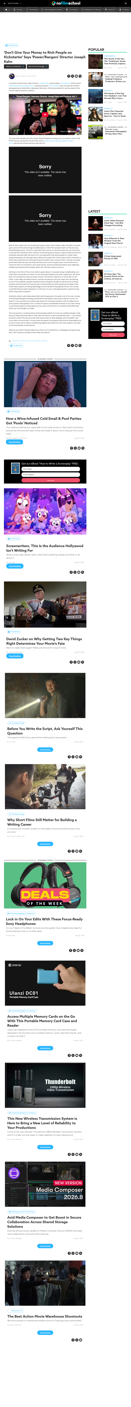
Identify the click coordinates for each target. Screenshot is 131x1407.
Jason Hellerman (15, 652)
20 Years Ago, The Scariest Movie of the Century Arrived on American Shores (113, 277)
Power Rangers (36, 340)
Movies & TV (111, 9)
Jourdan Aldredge (16, 1040)
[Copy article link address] (80, 76)
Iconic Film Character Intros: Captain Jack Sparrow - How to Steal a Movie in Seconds (114, 114)
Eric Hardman (111, 120)
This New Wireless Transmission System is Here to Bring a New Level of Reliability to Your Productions (42, 1123)
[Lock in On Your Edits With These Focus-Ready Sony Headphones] (45, 885)
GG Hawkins (13, 438)
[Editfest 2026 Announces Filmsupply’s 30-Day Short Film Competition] (95, 132)
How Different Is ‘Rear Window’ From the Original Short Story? (114, 240)
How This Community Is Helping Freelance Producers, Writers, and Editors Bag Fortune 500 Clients (116, 81)
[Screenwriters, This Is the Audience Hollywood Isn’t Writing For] (45, 511)
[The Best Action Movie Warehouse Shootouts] (45, 1283)
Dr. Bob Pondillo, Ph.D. (17, 836)
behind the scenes (27, 340)
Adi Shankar (65, 83)
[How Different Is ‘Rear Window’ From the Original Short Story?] (95, 241)
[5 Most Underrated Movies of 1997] (95, 259)
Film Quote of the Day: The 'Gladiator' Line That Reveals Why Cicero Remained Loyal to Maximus (115, 98)
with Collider (54, 86)
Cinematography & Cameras (53, 9)
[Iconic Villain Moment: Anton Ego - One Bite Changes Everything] (95, 223)
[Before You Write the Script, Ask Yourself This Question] (45, 695)
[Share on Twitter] (72, 76)
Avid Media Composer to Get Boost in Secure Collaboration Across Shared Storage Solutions (44, 1222)
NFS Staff (23, 438)
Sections (13, 3)
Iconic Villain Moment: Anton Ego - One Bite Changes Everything (114, 222)
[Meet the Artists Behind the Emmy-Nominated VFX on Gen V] (95, 294)
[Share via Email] (76, 76)
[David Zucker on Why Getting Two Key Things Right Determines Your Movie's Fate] (45, 604)
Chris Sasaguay (111, 247)
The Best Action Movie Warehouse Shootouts (44, 1316)
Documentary (73, 9)
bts (20, 340)
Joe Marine (22, 76)
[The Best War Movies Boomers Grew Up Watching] (45, 1369)
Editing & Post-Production (93, 9)
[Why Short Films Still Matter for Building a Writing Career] (45, 786)
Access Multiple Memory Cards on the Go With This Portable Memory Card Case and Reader (42, 1021)
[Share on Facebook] (68, 76)
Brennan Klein (111, 283)
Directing (19, 9)
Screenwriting (33, 9)
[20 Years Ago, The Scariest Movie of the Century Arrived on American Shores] (95, 277)
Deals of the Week (22, 928)
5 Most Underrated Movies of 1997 (112, 257)
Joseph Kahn (44, 83)
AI (9, 9)
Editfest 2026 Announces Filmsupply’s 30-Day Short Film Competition (116, 132)
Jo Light (12, 562)
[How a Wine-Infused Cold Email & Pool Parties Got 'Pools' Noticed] (45, 384)
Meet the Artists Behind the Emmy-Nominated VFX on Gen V (116, 294)
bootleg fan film (21, 86)
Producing (125, 9)
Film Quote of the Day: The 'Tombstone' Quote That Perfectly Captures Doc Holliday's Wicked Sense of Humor (115, 63)
